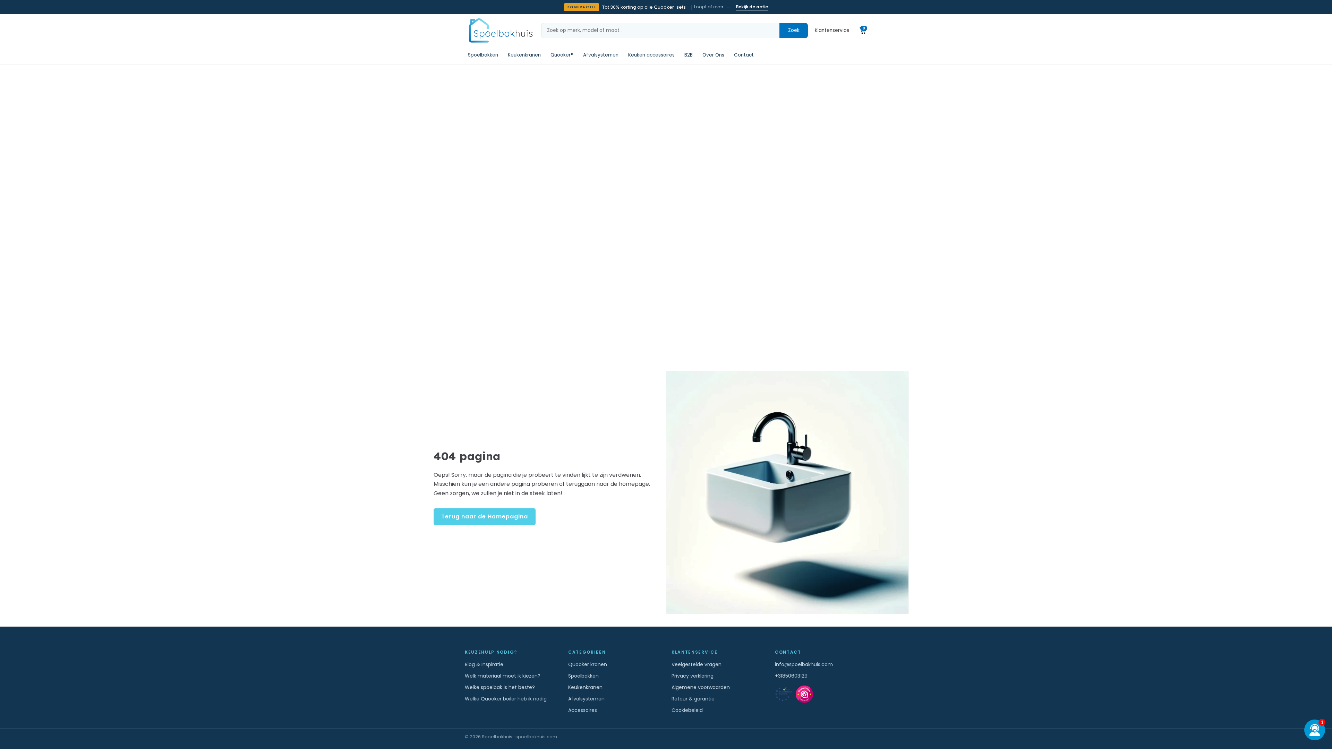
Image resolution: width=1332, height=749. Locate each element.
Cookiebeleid (687, 710)
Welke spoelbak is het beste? (500, 687)
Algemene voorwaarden (701, 687)
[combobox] (660, 30)
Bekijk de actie (752, 7)
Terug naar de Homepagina (484, 516)
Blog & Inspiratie (484, 664)
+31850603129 (791, 675)
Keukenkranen (524, 55)
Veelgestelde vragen (697, 664)
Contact (744, 55)
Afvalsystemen (600, 55)
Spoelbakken (483, 55)
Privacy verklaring (693, 675)
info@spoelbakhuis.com (804, 664)
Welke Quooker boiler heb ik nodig (506, 698)
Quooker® (561, 55)
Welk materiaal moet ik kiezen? (502, 675)
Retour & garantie (693, 698)
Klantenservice (832, 30)
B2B (688, 55)
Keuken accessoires (651, 55)
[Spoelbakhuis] (499, 30)
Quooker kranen (587, 664)
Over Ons (713, 55)
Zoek (794, 30)
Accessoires (582, 710)
